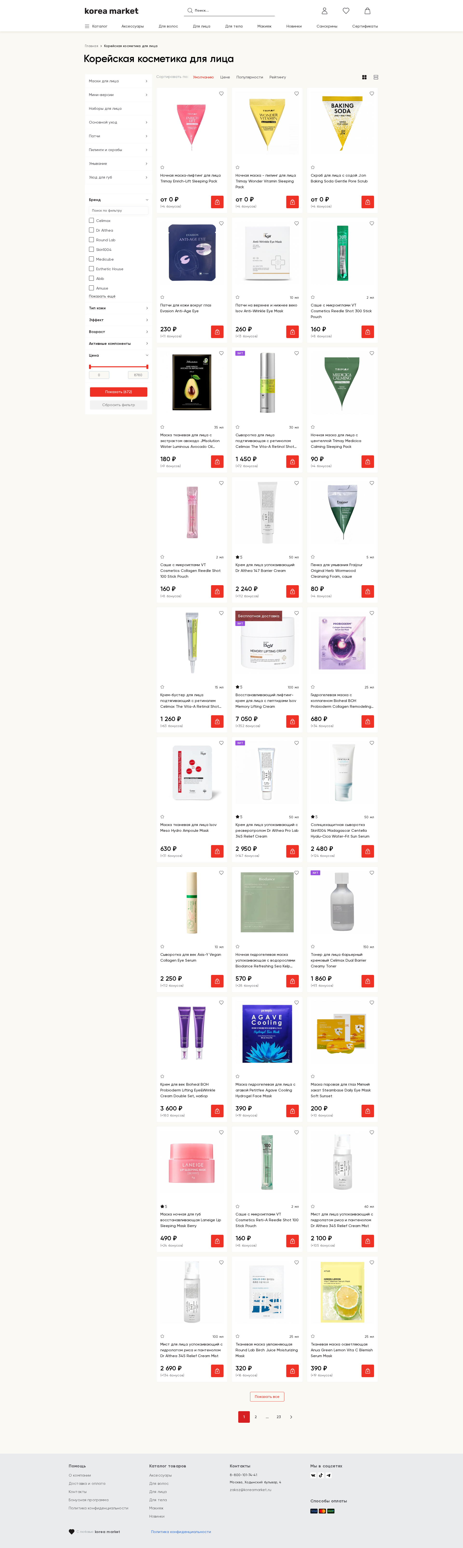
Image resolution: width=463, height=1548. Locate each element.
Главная (91, 46)
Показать (114, 391)
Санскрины (327, 26)
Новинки (294, 26)
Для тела (234, 26)
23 (279, 1417)
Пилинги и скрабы (105, 149)
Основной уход (103, 122)
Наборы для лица (105, 108)
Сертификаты (365, 26)
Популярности (250, 77)
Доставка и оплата (87, 1483)
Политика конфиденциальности (98, 1508)
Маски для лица (104, 81)
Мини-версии (101, 94)
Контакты (78, 1491)
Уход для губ (100, 177)
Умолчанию (203, 77)
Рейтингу (278, 77)
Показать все (267, 1396)
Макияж (265, 26)
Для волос (168, 26)
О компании (80, 1475)
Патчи (94, 136)
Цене (225, 77)
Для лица (201, 26)
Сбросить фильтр (118, 405)
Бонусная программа (89, 1500)
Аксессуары (133, 26)
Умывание (98, 163)
